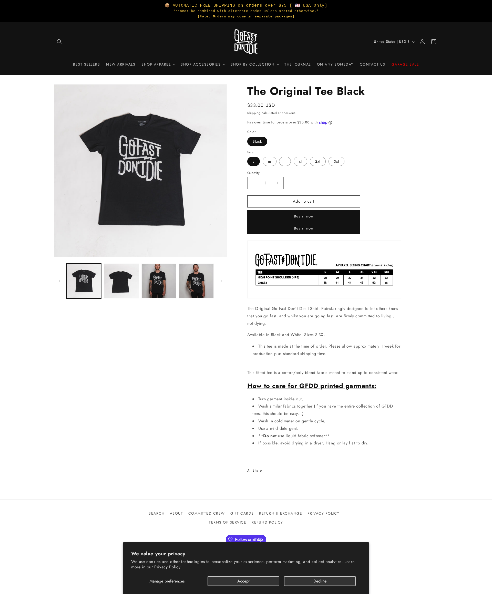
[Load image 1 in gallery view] (83, 281)
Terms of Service (227, 522)
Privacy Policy (324, 513)
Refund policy (267, 522)
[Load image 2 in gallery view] (121, 281)
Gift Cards (242, 513)
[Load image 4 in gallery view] (196, 281)
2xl (317, 161)
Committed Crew (206, 513)
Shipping (254, 113)
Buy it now (304, 216)
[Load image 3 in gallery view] (158, 281)
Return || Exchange (280, 513)
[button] (59, 41)
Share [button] (257, 470)
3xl (336, 161)
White (296, 335)
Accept (243, 581)
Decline (319, 581)
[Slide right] (221, 281)
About (176, 513)
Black (257, 141)
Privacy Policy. (168, 567)
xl (300, 161)
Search (157, 513)
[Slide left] (59, 281)
